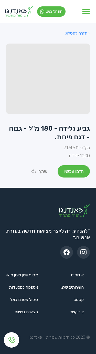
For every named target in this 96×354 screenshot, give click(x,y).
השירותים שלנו (72, 287)
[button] (86, 11)
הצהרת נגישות (26, 311)
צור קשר (77, 311)
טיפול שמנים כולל (24, 299)
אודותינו (77, 275)
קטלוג (79, 299)
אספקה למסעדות (23, 287)
